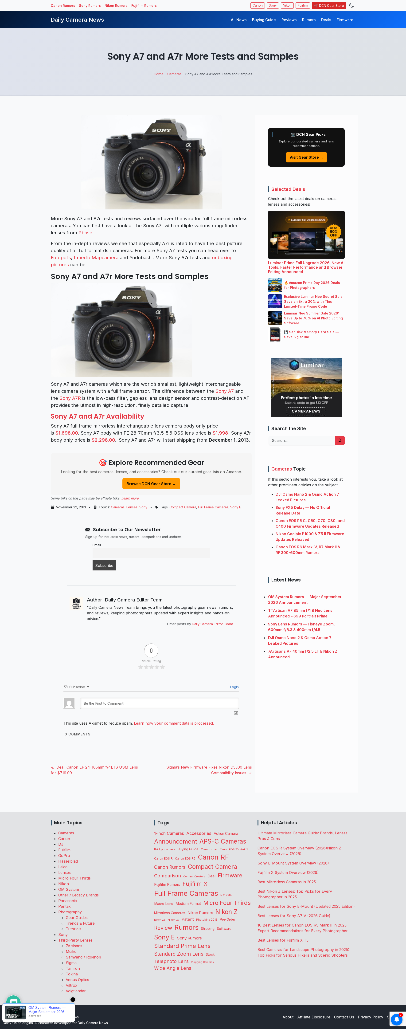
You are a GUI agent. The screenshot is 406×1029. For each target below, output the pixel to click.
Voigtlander (76, 991)
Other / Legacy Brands (78, 895)
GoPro (64, 855)
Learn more (130, 498)
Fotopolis (61, 257)
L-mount (226, 894)
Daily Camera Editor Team (212, 624)
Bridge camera (164, 849)
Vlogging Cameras (202, 962)
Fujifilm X (195, 883)
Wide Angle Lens (172, 968)
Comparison (167, 876)
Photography (70, 912)
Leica (62, 866)
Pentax (64, 906)
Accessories (198, 833)
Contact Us (344, 1017)
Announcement (175, 841)
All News (238, 19)
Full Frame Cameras (213, 507)
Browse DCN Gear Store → (151, 483)
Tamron (73, 968)
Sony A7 (224, 391)
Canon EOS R (163, 858)
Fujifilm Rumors (144, 6)
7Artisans (74, 945)
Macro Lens (163, 904)
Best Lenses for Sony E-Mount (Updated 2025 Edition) (306, 906)
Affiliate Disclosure (313, 1017)
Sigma (71, 962)
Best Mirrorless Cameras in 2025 (287, 882)
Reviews (289, 19)
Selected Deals (288, 189)
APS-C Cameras (222, 841)
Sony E (235, 507)
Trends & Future (80, 923)
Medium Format (188, 903)
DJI (61, 844)
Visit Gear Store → (306, 157)
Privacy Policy (370, 1017)
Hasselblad (68, 861)
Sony (273, 5)
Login (234, 687)
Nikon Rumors (116, 6)
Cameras (118, 507)
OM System (68, 889)
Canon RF (213, 857)
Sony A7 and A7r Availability (97, 416)
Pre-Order (227, 919)
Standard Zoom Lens (178, 954)
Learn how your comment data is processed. (174, 723)
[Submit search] (340, 440)
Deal (211, 876)
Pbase (85, 233)
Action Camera (226, 833)
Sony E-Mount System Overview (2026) (293, 863)
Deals (326, 19)
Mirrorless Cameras (169, 913)
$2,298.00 (103, 440)
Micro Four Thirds (74, 878)
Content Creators (194, 876)
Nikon (287, 5)
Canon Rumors (63, 6)
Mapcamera (105, 257)
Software (224, 929)
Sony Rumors (90, 6)
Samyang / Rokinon (83, 957)
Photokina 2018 (207, 919)
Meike (71, 951)
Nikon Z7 (173, 919)
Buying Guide (264, 19)
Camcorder (209, 849)
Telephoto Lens (171, 961)
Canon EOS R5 (185, 858)
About (287, 1017)
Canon (258, 5)
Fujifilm (303, 5)
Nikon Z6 (159, 919)
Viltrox (71, 985)
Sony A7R (70, 398)
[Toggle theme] (351, 5)
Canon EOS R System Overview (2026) (292, 848)
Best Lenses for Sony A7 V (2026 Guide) (294, 915)
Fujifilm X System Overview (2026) (288, 872)
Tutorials (73, 929)
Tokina (72, 974)
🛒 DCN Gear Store (329, 6)
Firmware (345, 19)
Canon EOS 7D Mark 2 (234, 849)
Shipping (208, 929)
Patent (188, 919)
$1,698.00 (66, 433)
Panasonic (67, 900)
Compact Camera (182, 507)
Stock (210, 954)
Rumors (309, 19)
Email (97, 545)
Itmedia (82, 257)
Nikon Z (226, 911)
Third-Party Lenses (75, 940)
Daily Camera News (77, 19)
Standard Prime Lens (182, 946)
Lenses (131, 507)
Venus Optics (77, 979)
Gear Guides (77, 917)
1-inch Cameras (169, 833)
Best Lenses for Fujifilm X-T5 (283, 940)
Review (163, 928)
